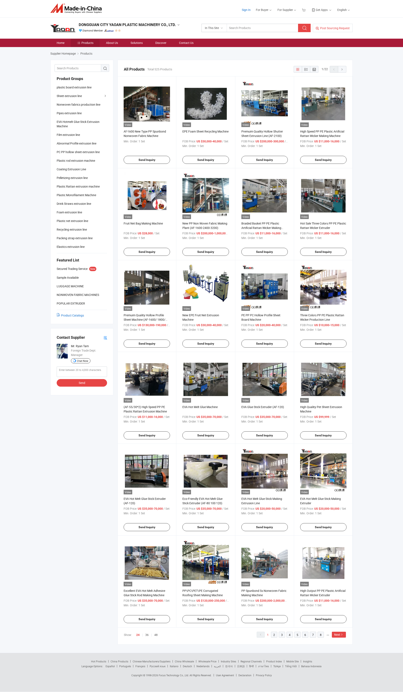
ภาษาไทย (263, 666)
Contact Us (186, 43)
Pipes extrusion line (69, 113)
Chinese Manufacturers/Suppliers (151, 661)
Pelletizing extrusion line (72, 178)
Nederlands (202, 666)
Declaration (244, 675)
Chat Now (82, 360)
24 (138, 635)
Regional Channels (251, 661)
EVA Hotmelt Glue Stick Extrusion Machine (78, 124)
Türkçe (277, 666)
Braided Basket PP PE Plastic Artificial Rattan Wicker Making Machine (261, 227)
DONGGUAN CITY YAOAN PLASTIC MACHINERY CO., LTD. (127, 24)
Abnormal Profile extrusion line (76, 143)
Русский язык (157, 666)
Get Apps (321, 10)
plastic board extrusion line (74, 87)
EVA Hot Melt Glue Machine (200, 407)
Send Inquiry (147, 160)
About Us (112, 43)
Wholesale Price (207, 661)
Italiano (174, 666)
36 (147, 635)
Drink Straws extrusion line (74, 204)
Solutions (137, 43)
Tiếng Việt (291, 666)
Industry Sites (228, 661)
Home (60, 43)
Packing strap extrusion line (75, 238)
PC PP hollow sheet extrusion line (78, 152)
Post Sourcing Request (335, 28)
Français (140, 666)
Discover (160, 43)
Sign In (246, 10)
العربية (217, 666)
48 (156, 635)
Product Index (274, 661)
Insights (307, 661)
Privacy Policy (264, 675)
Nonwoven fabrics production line (78, 104)
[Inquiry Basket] (304, 10)
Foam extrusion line (69, 212)
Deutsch (187, 666)
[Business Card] (105, 337)
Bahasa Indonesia (311, 666)
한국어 (229, 666)
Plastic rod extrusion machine (76, 161)
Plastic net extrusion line (72, 221)
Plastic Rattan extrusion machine (78, 186)
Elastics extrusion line (71, 247)
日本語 (241, 666)
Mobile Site (292, 661)
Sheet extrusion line (69, 96)
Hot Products (98, 661)
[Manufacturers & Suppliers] (77, 8)
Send (82, 383)
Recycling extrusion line (72, 229)
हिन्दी (251, 666)
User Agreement (225, 675)
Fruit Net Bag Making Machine (143, 223)
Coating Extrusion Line (71, 169)
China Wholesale (184, 661)
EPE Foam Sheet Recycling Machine (205, 131)
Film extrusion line (68, 135)
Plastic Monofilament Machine (76, 195)
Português (125, 666)
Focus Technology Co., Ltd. (174, 675)
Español (110, 666)
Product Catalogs (72, 315)
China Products (119, 661)
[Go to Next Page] (342, 69)
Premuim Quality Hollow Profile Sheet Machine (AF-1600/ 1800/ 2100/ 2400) (144, 319)
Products (87, 43)
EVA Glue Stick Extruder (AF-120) (262, 407)
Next (337, 635)
